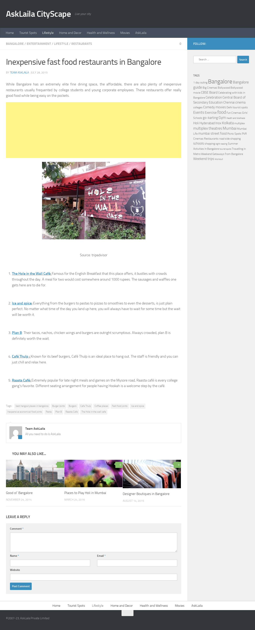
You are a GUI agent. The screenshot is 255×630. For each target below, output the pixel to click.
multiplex (239, 123)
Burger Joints (58, 406)
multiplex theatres (207, 128)
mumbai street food (212, 133)
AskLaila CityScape (38, 14)
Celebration (214, 97)
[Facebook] (240, 43)
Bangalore (15, 44)
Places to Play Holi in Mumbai (85, 493)
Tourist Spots (28, 33)
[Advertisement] (93, 130)
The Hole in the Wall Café (31, 273)
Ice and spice (21, 303)
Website (15, 570)
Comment (17, 528)
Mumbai (229, 128)
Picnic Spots (234, 133)
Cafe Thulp (85, 406)
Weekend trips (203, 159)
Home (10, 33)
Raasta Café (21, 380)
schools (198, 143)
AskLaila (140, 33)
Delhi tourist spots (237, 107)
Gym (222, 117)
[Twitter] (246, 43)
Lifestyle (48, 33)
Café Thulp (20, 356)
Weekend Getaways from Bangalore (222, 154)
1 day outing (200, 82)
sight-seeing (221, 144)
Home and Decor (70, 33)
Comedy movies (214, 107)
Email (101, 556)
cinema (240, 102)
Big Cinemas (210, 87)
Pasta (49, 411)
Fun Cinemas (234, 112)
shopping (210, 143)
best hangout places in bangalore (32, 406)
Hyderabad (207, 123)
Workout (219, 159)
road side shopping (230, 138)
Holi (196, 123)
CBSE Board (209, 92)
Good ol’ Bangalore (19, 493)
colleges (198, 107)
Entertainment (39, 44)
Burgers (72, 406)
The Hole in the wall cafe (93, 411)
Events (198, 112)
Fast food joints (120, 406)
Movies (125, 33)
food (221, 112)
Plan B (17, 333)
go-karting (210, 118)
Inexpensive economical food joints (24, 411)
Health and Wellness (101, 33)
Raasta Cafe (72, 411)
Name (14, 556)
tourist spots (225, 149)
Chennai (229, 102)
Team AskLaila (19, 72)
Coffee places (101, 406)
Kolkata (228, 123)
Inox (218, 123)
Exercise (211, 112)
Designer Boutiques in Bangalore (146, 494)
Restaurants (81, 44)
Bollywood (224, 87)
